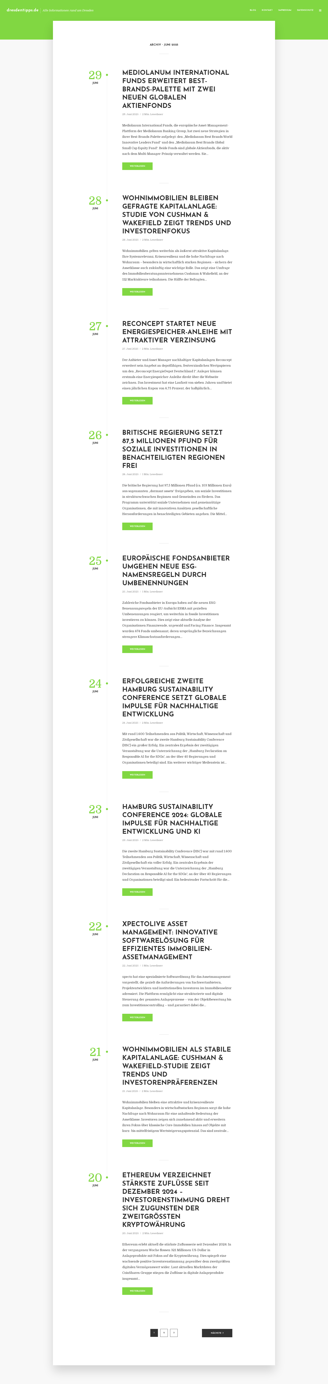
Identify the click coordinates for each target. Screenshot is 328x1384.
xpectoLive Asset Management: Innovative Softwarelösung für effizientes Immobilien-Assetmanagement (170, 941)
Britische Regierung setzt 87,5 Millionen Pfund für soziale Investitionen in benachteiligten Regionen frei (173, 450)
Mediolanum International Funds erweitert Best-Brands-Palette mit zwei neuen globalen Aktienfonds (175, 90)
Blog (253, 10)
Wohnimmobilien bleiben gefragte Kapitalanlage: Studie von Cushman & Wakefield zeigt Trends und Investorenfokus (176, 215)
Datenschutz (305, 10)
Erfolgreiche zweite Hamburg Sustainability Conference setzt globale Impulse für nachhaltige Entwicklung (174, 698)
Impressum (284, 10)
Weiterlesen (137, 166)
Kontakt (267, 10)
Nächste (216, 1333)
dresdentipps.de (23, 10)
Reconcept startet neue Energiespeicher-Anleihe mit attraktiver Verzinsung (177, 332)
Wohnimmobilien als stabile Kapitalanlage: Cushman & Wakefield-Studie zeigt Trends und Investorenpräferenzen (176, 1066)
